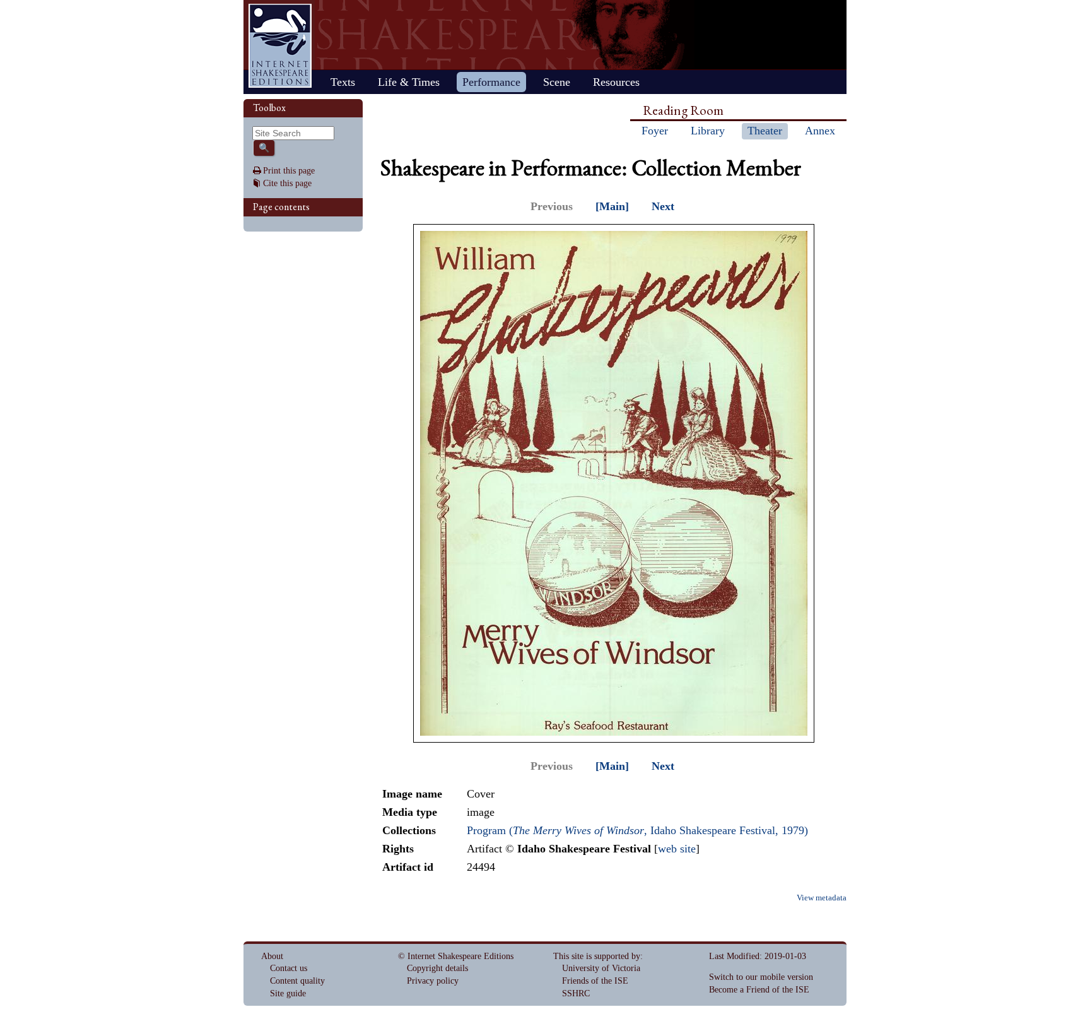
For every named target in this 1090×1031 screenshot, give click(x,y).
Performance (491, 82)
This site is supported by (596, 956)
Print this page (289, 170)
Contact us (288, 968)
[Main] (612, 206)
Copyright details (437, 968)
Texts (343, 82)
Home (280, 46)
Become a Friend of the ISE (759, 989)
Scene (556, 82)
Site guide (288, 993)
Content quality (297, 981)
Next (663, 206)
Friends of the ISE (595, 981)
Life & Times (409, 82)
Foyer (655, 130)
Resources (616, 82)
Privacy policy (433, 981)
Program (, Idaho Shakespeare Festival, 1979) (637, 830)
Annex (820, 130)
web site (677, 848)
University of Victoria (601, 968)
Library (708, 130)
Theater (764, 130)
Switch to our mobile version (761, 977)
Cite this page (287, 183)
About (272, 956)
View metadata (822, 897)
